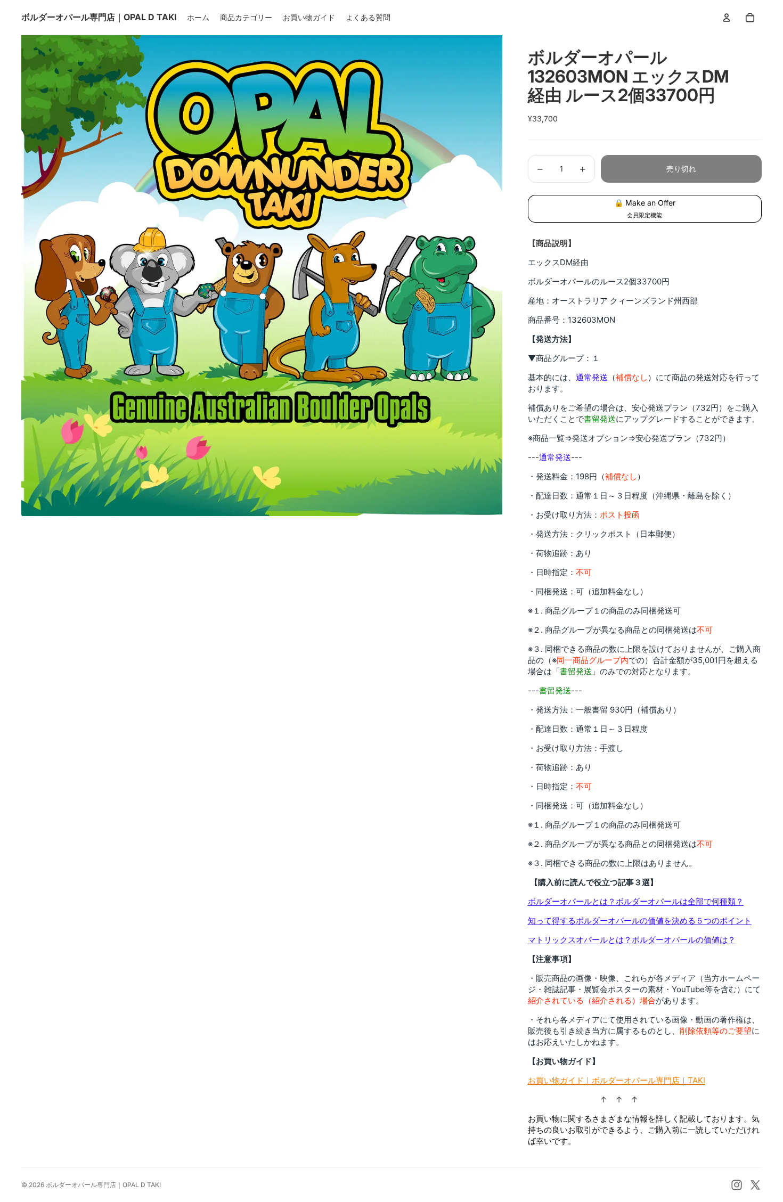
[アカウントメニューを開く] (726, 17)
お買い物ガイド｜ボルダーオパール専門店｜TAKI (616, 1080)
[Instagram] (736, 1185)
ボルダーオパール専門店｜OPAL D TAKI (103, 1185)
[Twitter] (755, 1185)
